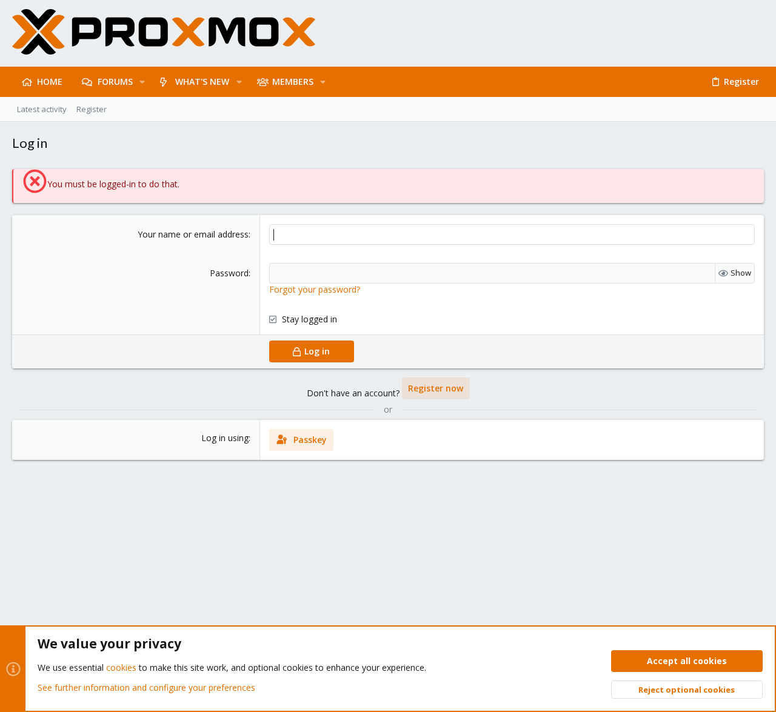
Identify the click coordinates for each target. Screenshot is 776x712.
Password (229, 273)
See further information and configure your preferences (146, 687)
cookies (121, 667)
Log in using (225, 438)
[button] (142, 82)
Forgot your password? (314, 289)
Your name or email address (193, 234)
